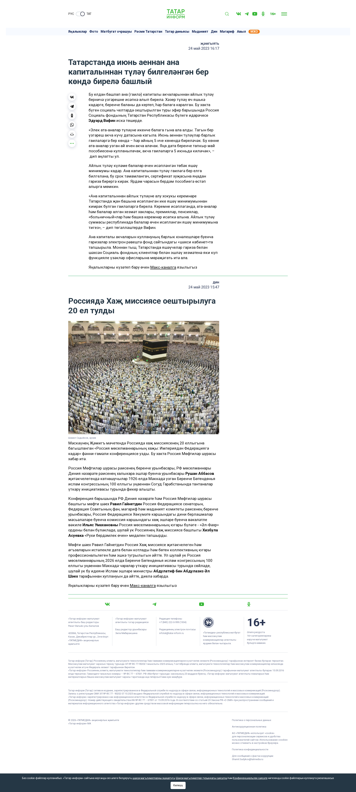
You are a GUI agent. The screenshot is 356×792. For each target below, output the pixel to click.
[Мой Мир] (72, 134)
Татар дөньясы (177, 31)
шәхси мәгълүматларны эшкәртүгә (154, 778)
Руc (71, 14)
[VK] (238, 14)
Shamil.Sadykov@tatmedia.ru (247, 759)
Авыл (241, 31)
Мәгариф (227, 31)
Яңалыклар (77, 31)
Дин (214, 31)
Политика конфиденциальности (250, 749)
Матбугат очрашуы (116, 31)
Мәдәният (200, 31)
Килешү (178, 785)
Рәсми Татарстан (148, 31)
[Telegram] (246, 13)
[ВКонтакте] (72, 97)
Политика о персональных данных (251, 720)
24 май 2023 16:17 (203, 48)
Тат (89, 14)
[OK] (263, 14)
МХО (254, 31)
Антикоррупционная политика (249, 726)
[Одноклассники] (72, 115)
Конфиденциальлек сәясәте (250, 778)
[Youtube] (254, 13)
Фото (93, 31)
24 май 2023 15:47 (203, 287)
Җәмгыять (209, 43)
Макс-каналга (163, 267)
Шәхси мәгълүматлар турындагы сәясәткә (201, 778)
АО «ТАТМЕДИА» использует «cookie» (253, 733)
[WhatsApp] (72, 125)
